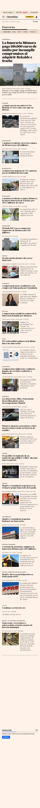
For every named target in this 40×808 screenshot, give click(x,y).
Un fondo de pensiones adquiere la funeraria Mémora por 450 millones (19, 548)
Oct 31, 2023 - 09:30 (26, 113)
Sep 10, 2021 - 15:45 (20, 291)
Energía (25, 32)
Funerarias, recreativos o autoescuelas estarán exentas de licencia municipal (17, 625)
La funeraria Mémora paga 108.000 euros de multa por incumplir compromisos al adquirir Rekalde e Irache (19, 52)
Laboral (4, 453)
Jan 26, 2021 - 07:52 (22, 319)
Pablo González (7, 88)
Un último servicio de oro (13, 608)
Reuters (4, 525)
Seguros (4, 483)
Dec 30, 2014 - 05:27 (20, 580)
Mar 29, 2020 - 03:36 (25, 434)
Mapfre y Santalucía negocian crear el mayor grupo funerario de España (19, 487)
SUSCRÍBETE (29, 17)
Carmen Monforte (7, 377)
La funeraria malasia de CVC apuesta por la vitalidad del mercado (19, 172)
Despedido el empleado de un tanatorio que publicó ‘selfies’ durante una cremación (20, 458)
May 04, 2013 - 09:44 (16, 631)
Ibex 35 (5, 12)
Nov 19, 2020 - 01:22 (28, 347)
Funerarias (8, 27)
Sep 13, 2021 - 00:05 (28, 264)
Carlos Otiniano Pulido (9, 347)
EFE (3, 236)
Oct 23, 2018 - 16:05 (18, 525)
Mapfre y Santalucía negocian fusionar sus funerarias (16, 520)
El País (35, 21)
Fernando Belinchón (8, 113)
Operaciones (6, 196)
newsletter (7, 730)
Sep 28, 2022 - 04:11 (19, 176)
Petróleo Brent (35, 12)
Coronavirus (6, 366)
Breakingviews (6, 168)
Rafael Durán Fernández (9, 264)
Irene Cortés (6, 464)
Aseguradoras (6, 140)
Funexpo (4, 256)
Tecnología (33, 32)
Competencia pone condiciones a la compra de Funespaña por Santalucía (19, 287)
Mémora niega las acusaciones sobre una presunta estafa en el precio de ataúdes (19, 428)
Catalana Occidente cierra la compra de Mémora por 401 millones (19, 144)
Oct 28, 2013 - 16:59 (9, 611)
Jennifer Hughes (7, 176)
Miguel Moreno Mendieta (9, 491)
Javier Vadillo (6, 319)
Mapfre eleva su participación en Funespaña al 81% (17, 576)
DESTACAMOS (7, 32)
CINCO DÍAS (5, 149)
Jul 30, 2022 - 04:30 (20, 206)
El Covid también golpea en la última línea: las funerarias (19, 342)
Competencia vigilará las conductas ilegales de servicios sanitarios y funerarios (18, 371)
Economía (5, 103)
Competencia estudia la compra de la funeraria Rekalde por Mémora (19, 315)
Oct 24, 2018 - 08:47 (29, 491)
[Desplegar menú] (3, 17)
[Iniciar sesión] (36, 17)
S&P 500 (19, 12)
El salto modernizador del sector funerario (17, 259)
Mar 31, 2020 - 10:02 (25, 377)
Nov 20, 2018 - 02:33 (17, 464)
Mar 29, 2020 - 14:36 (20, 407)
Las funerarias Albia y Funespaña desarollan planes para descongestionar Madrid (18, 401)
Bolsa (14, 32)
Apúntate (6, 737)
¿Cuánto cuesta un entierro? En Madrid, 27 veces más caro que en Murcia (17, 108)
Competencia (6, 39)
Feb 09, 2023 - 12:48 (20, 149)
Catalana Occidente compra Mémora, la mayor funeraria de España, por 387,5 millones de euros (19, 201)
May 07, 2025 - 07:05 (23, 88)
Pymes (4, 339)
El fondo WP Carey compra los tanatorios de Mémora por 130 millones (16, 231)
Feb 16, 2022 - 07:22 (11, 236)
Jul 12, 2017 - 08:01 (15, 552)
